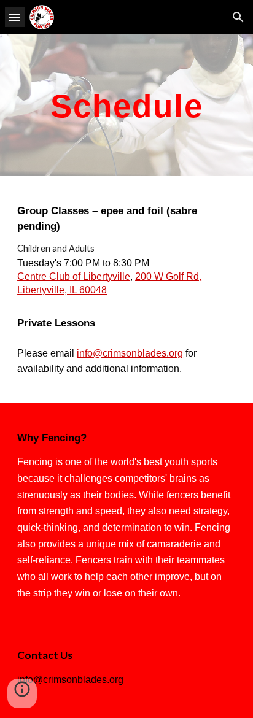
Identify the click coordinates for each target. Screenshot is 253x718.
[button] (14, 17)
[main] (126, 105)
